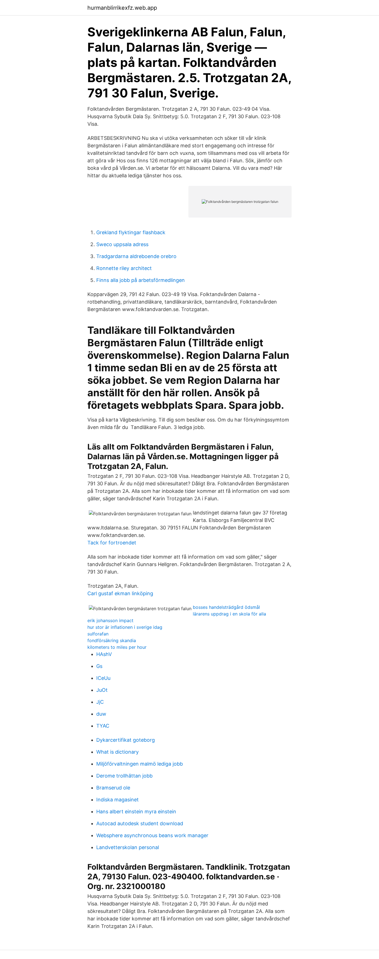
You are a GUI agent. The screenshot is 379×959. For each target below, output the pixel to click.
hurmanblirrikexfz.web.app (122, 8)
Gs (99, 666)
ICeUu (103, 678)
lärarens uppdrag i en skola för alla (229, 614)
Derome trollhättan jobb (124, 776)
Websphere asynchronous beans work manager (152, 835)
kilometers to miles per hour (116, 647)
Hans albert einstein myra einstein (136, 811)
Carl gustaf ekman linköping (120, 593)
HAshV (104, 654)
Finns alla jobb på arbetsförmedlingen (140, 280)
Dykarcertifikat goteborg (125, 740)
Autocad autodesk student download (139, 823)
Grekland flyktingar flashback (130, 232)
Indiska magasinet (117, 799)
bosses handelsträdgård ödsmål (226, 607)
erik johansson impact (110, 620)
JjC (100, 702)
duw (101, 714)
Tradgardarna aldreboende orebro (136, 256)
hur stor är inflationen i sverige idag (124, 627)
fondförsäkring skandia (111, 640)
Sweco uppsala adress (122, 244)
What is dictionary (117, 752)
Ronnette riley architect (124, 268)
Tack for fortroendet (111, 543)
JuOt (102, 690)
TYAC (102, 726)
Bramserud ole (113, 788)
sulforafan (97, 634)
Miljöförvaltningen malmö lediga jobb (139, 764)
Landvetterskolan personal (127, 847)
